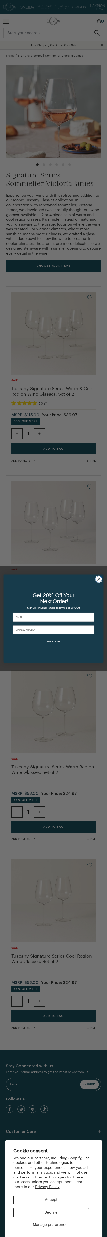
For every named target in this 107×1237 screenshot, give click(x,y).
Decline (51, 1212)
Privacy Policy (47, 1187)
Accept (51, 1200)
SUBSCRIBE (53, 641)
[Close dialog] (99, 579)
